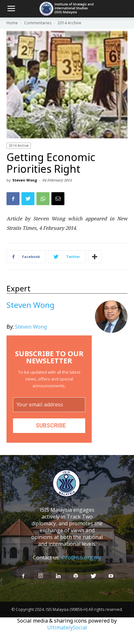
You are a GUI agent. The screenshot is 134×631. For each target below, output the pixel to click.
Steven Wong (24, 180)
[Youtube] (110, 576)
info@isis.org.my (81, 557)
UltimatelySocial (67, 627)
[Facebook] (23, 576)
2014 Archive (19, 145)
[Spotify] (75, 576)
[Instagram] (40, 575)
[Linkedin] (58, 576)
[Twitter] (93, 576)
